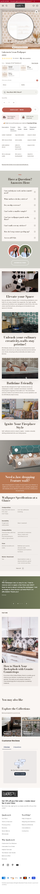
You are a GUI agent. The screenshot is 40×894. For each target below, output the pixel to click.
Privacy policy (6, 825)
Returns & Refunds (27, 825)
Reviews (4, 828)
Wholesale (5, 834)
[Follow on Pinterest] (12, 865)
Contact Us (25, 831)
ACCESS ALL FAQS (20, 263)
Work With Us (6, 831)
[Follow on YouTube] (17, 865)
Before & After (6, 856)
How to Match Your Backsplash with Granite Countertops (18, 669)
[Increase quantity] (13, 102)
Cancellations (26, 828)
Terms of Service (7, 822)
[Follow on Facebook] (3, 865)
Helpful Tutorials (7, 849)
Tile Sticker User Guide (9, 853)
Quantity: (4, 98)
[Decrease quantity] (4, 102)
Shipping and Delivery (28, 822)
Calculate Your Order (8, 846)
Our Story (5, 818)
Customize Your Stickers (9, 843)
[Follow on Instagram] (8, 865)
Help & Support (26, 818)
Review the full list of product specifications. (15, 164)
